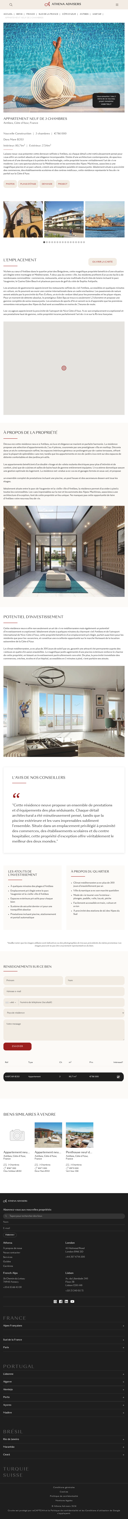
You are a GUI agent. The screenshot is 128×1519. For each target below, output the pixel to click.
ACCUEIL (7, 14)
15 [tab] (81, 242)
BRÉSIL (13, 1432)
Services (7, 1257)
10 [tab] (68, 242)
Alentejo (8, 1390)
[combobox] (11, 1002)
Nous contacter (11, 1253)
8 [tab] (63, 242)
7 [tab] (60, 242)
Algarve (7, 1382)
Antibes (84, 14)
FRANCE (30, 14)
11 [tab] (71, 242)
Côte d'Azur (69, 14)
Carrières (8, 1266)
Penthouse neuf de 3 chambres (87, 1152)
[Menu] (117, 4)
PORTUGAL (19, 1367)
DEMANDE (47, 184)
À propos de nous (12, 1248)
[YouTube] (72, 1301)
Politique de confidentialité (64, 1496)
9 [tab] (65, 242)
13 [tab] (76, 242)
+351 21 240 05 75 (74, 1291)
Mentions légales (64, 1501)
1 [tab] (44, 242)
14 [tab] (79, 242)
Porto (6, 1397)
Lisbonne (8, 1374)
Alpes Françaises (12, 1326)
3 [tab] (49, 242)
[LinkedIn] (66, 1301)
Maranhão (9, 1447)
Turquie (16, 1469)
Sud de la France (48, 14)
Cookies (64, 1492)
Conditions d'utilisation (97, 1511)
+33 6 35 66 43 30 (12, 1287)
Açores (7, 1405)
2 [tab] (47, 242)
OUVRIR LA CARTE (102, 262)
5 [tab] (55, 242)
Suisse (13, 1475)
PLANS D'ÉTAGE (28, 184)
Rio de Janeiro (11, 1439)
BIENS (19, 14)
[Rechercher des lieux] (11, 4)
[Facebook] (60, 1301)
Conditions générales (64, 1487)
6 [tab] (57, 242)
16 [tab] (84, 242)
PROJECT (62, 184)
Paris (6, 1347)
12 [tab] (73, 242)
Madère (7, 1413)
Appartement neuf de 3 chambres (24, 18)
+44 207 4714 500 (75, 1257)
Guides (7, 1262)
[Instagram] (55, 1301)
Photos (10, 184)
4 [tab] (52, 242)
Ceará (6, 1455)
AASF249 (96, 14)
